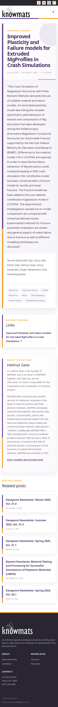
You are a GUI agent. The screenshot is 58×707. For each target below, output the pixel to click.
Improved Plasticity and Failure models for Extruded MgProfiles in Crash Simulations (28, 337)
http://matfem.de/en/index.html (25, 459)
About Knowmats (9, 659)
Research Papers (15, 300)
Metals (24, 295)
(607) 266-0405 (9, 684)
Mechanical (13, 295)
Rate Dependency (38, 295)
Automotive (13, 290)
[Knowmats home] (16, 12)
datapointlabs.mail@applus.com (15, 702)
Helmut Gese (31, 72)
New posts (35, 663)
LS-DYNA (44, 290)
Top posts (35, 659)
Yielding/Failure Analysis (35, 300)
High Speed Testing (29, 290)
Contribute (6, 663)
